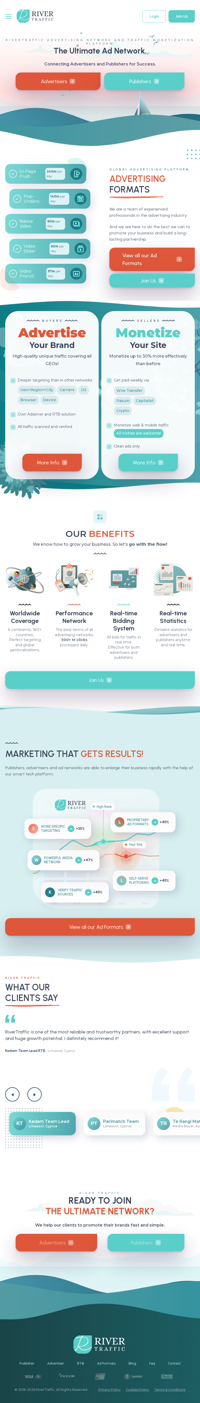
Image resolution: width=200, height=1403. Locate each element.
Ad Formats (106, 1363)
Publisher (27, 1363)
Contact (174, 1363)
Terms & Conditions (169, 1390)
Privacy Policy (109, 1390)
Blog (132, 1363)
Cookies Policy (137, 1390)
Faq (152, 1363)
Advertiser (55, 1363)
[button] (12, 1094)
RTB (80, 1363)
